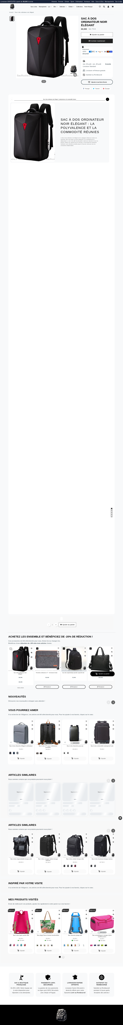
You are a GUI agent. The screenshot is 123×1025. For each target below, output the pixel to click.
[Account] (108, 6)
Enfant (67, 1)
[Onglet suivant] (107, 99)
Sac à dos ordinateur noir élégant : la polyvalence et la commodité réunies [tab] (59, 99)
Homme (54, 1)
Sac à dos (118, 1)
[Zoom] (75, 75)
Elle (55, 6)
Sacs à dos (34, 6)
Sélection (62, 6)
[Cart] (112, 6)
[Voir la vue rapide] (31, 653)
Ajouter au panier (104, 674)
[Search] (104, 6)
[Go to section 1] (111, 508)
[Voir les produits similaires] (31, 657)
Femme (60, 1)
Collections (79, 6)
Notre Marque (88, 6)
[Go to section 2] (111, 510)
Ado (92, 1)
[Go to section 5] (111, 516)
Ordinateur (79, 1)
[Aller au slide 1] (60, 957)
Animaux (87, 1)
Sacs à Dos (99, 1)
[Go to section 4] (111, 514)
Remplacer (48, 687)
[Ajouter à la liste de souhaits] (31, 648)
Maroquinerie (109, 1)
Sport (72, 1)
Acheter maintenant (98, 41)
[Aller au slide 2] (63, 957)
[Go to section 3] (111, 512)
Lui (49, 6)
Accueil (11, 12)
